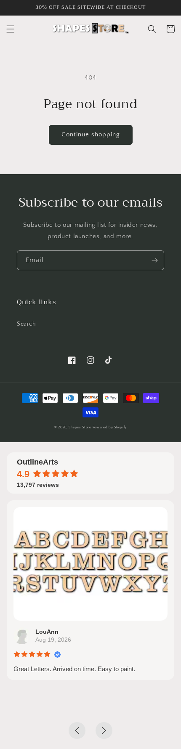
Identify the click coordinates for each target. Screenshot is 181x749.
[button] (10, 29)
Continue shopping (90, 134)
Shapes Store (80, 427)
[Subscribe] (154, 260)
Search (26, 324)
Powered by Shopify (110, 427)
